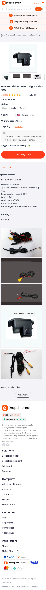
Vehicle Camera (6, 37)
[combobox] (26, 115)
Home (3, 35)
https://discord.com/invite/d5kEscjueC (8, 444)
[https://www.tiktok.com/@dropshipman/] (3, 444)
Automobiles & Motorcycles (17, 35)
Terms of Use (8, 586)
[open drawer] (42, 3)
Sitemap (34, 586)
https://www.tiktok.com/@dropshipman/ (4, 444)
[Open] (41, 115)
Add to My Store (23, 154)
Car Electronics (33, 35)
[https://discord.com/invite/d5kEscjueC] (7, 444)
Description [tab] (7, 167)
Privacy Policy (22, 586)
